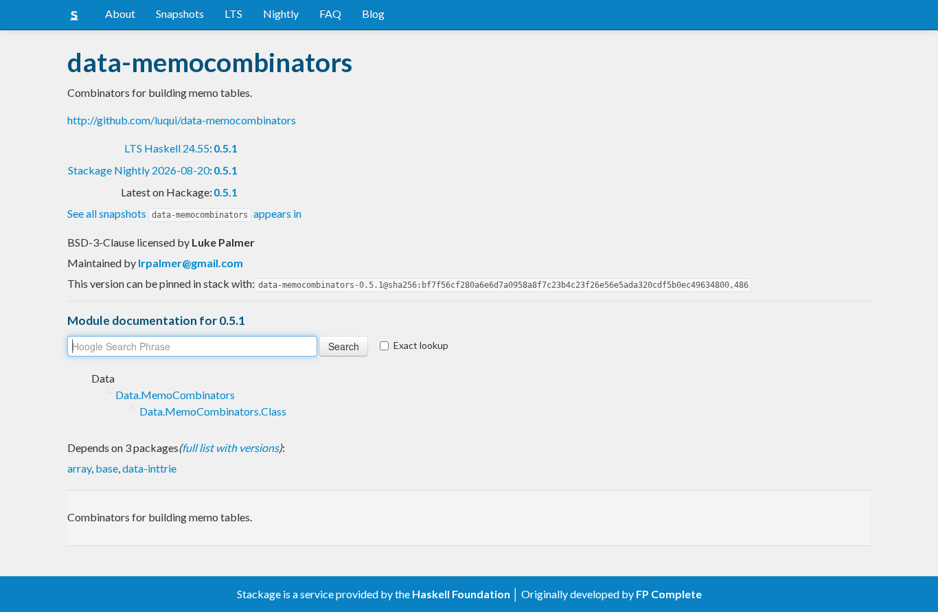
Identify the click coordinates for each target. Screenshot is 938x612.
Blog (373, 13)
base (106, 468)
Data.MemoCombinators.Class (212, 411)
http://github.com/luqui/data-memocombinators (181, 119)
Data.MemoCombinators (175, 394)
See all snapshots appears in (184, 213)
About (120, 13)
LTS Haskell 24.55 (166, 148)
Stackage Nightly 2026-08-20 (138, 170)
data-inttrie (149, 468)
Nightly (281, 13)
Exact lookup (420, 345)
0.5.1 (226, 148)
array (79, 468)
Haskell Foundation (461, 593)
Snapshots (180, 13)
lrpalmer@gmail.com (190, 262)
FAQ (330, 13)
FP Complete (669, 593)
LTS (233, 13)
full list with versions (230, 447)
